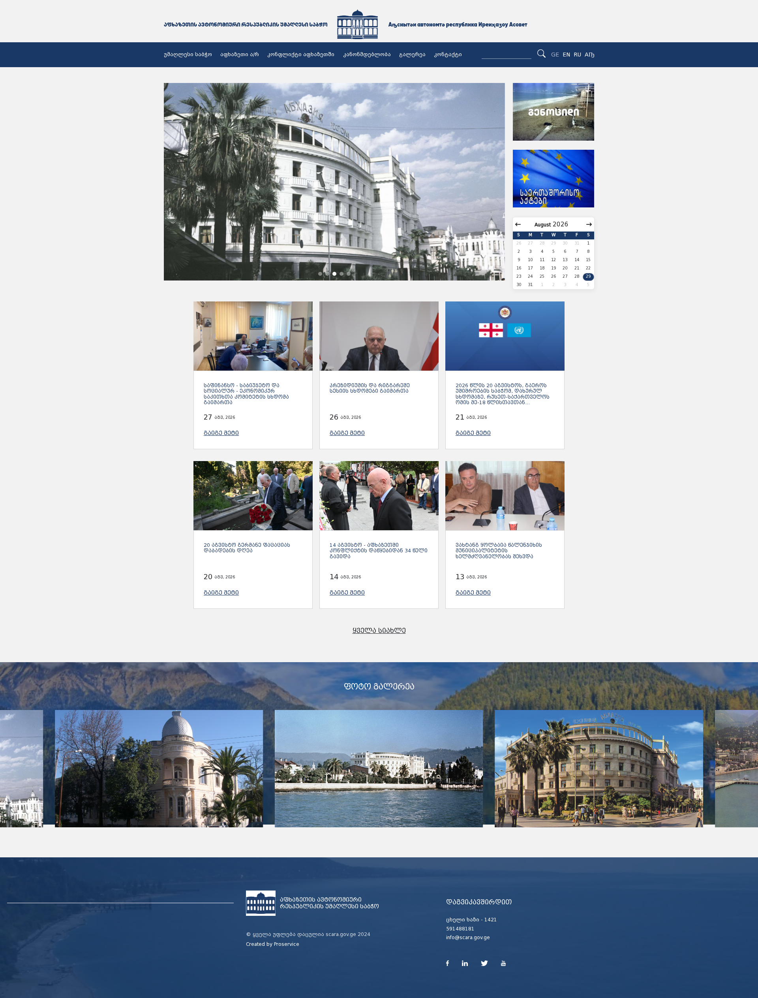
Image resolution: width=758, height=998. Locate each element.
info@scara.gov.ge (468, 937)
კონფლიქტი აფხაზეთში (300, 54)
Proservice (286, 944)
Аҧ (589, 54)
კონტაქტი (448, 54)
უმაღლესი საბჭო (188, 54)
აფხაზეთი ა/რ (239, 54)
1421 (490, 920)
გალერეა (412, 54)
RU (577, 54)
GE (555, 54)
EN (566, 54)
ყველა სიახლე (379, 631)
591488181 (460, 929)
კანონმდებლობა (367, 54)
